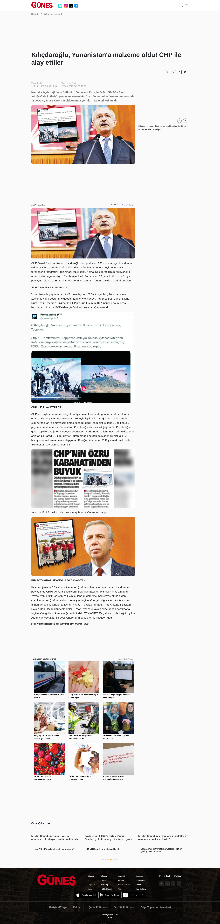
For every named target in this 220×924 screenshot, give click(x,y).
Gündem (91, 876)
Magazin (91, 885)
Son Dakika (141, 889)
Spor (90, 880)
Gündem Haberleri (53, 14)
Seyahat (121, 876)
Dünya (103, 880)
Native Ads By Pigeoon (126, 659)
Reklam (77, 907)
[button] (179, 120)
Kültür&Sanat (106, 889)
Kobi (119, 889)
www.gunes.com (110, 914)
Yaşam (91, 889)
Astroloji (121, 880)
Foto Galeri (140, 880)
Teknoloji (104, 885)
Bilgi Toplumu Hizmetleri (156, 907)
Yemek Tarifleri (124, 885)
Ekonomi (104, 876)
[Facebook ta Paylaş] (179, 72)
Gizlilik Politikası (124, 907)
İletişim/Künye (58, 907)
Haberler (35, 14)
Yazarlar (139, 876)
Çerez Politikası (97, 907)
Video (138, 885)
